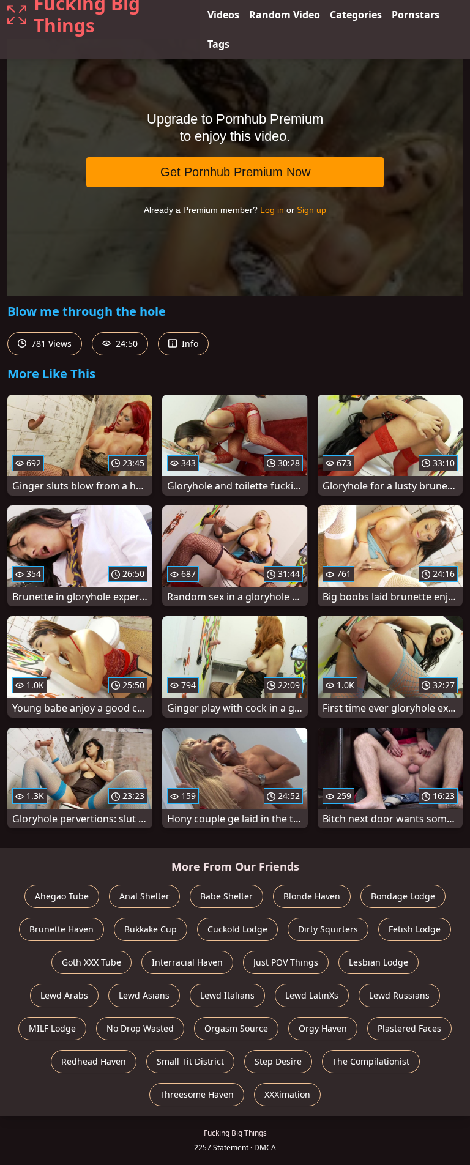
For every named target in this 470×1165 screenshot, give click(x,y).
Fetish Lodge (415, 929)
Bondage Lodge (403, 896)
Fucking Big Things (87, 14)
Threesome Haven (197, 1094)
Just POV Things (285, 962)
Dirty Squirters (328, 929)
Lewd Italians (227, 995)
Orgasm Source (236, 1028)
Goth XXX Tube (91, 962)
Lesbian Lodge (378, 962)
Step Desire (278, 1061)
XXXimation (287, 1094)
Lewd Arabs (64, 995)
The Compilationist (370, 1061)
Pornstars (415, 14)
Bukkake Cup (150, 929)
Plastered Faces (409, 1028)
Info (188, 343)
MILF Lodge (52, 1028)
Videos (223, 14)
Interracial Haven (187, 962)
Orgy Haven (323, 1028)
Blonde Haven (311, 896)
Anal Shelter (144, 896)
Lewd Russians (399, 995)
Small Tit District (190, 1061)
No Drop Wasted (140, 1028)
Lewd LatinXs (311, 995)
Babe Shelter (226, 896)
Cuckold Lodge (237, 929)
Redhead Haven (93, 1061)
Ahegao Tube (62, 896)
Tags (218, 44)
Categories (356, 14)
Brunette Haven (61, 929)
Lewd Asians (144, 995)
